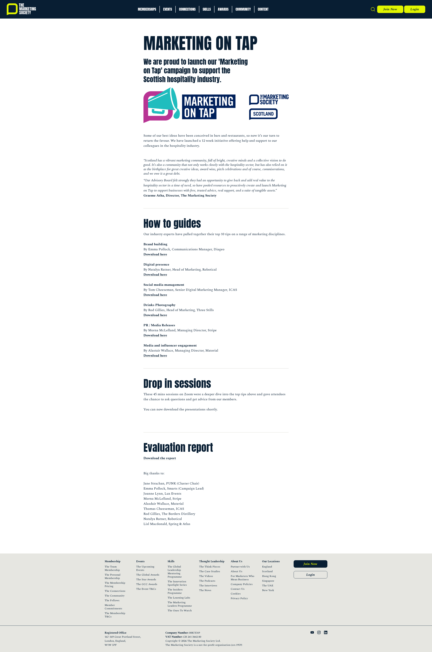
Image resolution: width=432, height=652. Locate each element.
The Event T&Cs (146, 589)
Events (167, 9)
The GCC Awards (146, 584)
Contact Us (238, 589)
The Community (115, 596)
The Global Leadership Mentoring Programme (175, 572)
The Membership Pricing (115, 584)
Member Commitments (113, 607)
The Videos (206, 576)
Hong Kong (269, 576)
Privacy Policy (239, 598)
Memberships (147, 9)
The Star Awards (146, 579)
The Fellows (112, 600)
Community (243, 9)
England (267, 567)
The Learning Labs (179, 598)
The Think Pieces (209, 567)
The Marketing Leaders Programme (180, 604)
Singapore (268, 581)
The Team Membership (112, 568)
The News (205, 590)
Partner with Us (240, 567)
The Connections (115, 591)
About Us (236, 571)
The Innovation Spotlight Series (177, 583)
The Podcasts (207, 581)
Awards (223, 9)
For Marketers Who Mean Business (242, 577)
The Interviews (208, 586)
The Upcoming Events (145, 568)
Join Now (390, 9)
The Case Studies (209, 571)
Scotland (267, 571)
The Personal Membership (112, 576)
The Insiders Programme (175, 591)
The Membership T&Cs (115, 615)
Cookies (236, 594)
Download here (155, 254)
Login (414, 9)
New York (268, 590)
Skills (207, 9)
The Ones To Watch (180, 610)
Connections (187, 9)
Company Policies (242, 584)
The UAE (267, 586)
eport (172, 458)
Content (263, 9)
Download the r (155, 458)
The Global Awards (147, 575)
